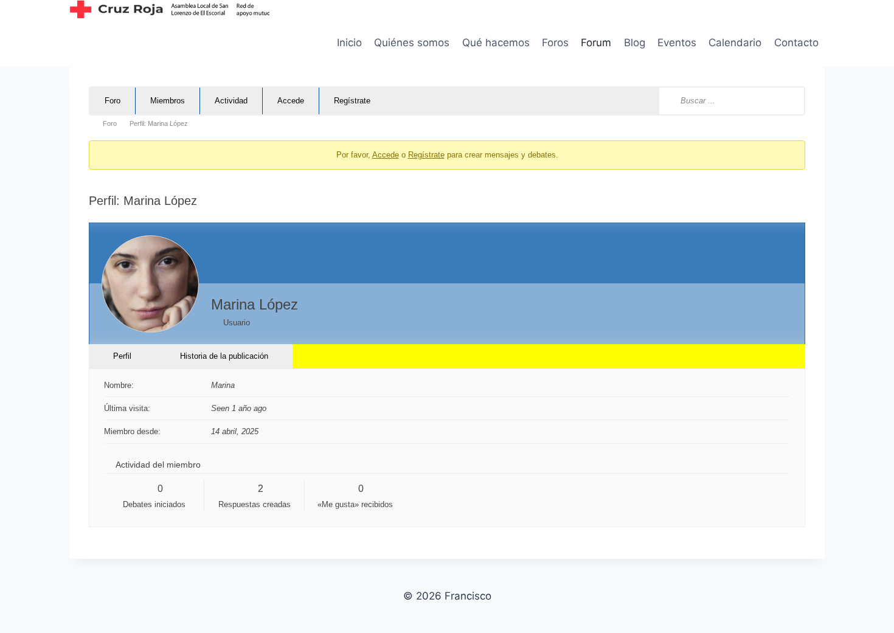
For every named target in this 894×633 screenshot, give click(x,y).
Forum (596, 42)
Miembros (167, 100)
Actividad (231, 100)
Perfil (122, 356)
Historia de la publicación (224, 356)
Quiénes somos (411, 42)
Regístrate (352, 100)
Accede (290, 100)
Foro (112, 100)
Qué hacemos (496, 42)
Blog (634, 42)
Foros (555, 42)
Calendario (735, 42)
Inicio (349, 42)
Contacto (796, 42)
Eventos (676, 42)
